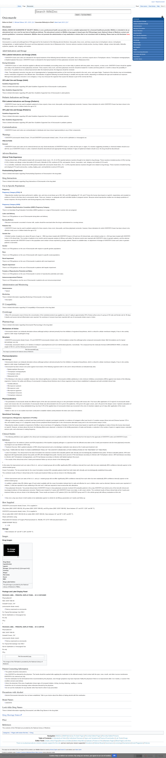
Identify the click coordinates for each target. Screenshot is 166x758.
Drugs (125, 738)
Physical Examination (107, 738)
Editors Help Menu (79, 740)
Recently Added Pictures (110, 736)
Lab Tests (119, 738)
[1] (32, 22)
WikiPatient (66, 736)
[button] (163, 6)
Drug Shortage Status (11, 715)
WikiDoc (58, 736)
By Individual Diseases (75, 738)
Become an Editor (65, 740)
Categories (6, 732)
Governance (109, 743)
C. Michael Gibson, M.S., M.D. (22, 22)
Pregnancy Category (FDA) (11, 192)
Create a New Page (51, 740)
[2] (66, 22)
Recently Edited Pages (93, 736)
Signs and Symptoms (91, 738)
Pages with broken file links (20, 732)
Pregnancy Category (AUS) (11, 204)
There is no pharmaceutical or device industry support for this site (38, 743)
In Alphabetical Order (59, 738)
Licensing (118, 743)
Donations (89, 743)
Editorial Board (99, 743)
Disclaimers (126, 743)
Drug (31, 732)
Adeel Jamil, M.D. (59, 22)
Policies (147, 743)
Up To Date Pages (77, 736)
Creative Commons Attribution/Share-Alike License (29, 752)
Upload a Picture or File (94, 740)
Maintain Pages (109, 740)
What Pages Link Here (123, 740)
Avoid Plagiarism (137, 743)
